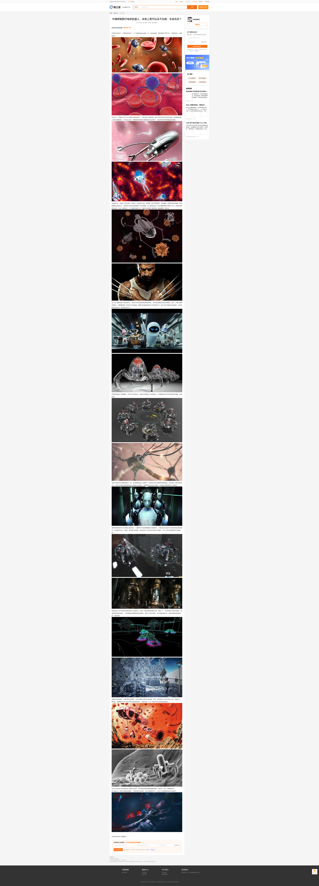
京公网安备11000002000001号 (157, 882)
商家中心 (201, 1)
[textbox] (169, 7)
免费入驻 (195, 1)
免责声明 (144, 874)
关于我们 (164, 872)
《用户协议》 (147, 849)
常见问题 (124, 872)
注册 (208, 1)
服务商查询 (165, 874)
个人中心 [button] (187, 1)
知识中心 (116, 13)
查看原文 (124, 836)
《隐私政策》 (153, 849)
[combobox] (165, 7)
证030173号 (145, 882)
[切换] (132, 1)
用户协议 (144, 872)
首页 (176, 1)
